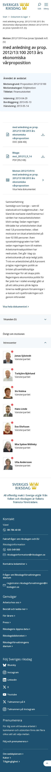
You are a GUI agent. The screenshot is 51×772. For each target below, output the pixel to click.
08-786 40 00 (14, 529)
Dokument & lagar (19, 16)
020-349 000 (13, 549)
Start (5, 16)
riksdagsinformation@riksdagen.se (26, 554)
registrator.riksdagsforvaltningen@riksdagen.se (27, 585)
